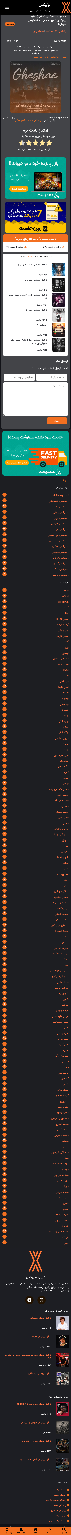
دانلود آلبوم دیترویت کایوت (38, 1373)
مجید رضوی (62, 1112)
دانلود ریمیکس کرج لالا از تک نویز (35, 1459)
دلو (67, 846)
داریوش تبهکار (61, 834)
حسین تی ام (62, 800)
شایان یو (64, 993)
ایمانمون (64, 704)
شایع (66, 999)
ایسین (65, 698)
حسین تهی (62, 795)
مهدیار (65, 1169)
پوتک (66, 749)
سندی (65, 942)
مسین (65, 1147)
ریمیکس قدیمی (60, 552)
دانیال (65, 840)
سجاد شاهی (62, 914)
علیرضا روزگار (62, 1056)
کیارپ (65, 1084)
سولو (30, 256)
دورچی (65, 852)
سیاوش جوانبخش (59, 971)
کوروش (65, 1078)
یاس (66, 1243)
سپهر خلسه (62, 908)
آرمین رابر (63, 630)
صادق (65, 1005)
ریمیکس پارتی (61, 512)
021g (66, 591)
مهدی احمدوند (61, 1164)
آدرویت (65, 608)
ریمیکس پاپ (61, 507)
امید (66, 676)
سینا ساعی (63, 982)
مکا (67, 1158)
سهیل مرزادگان (61, 954)
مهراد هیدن (62, 1181)
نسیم (66, 1209)
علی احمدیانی (61, 1022)
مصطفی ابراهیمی (59, 1152)
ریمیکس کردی (61, 563)
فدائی (65, 1061)
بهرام (66, 715)
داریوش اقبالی (61, 829)
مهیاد (66, 1186)
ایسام (66, 693)
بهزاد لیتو (64, 721)
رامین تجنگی (61, 857)
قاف (66, 1067)
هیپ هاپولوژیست (59, 1232)
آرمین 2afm (62, 619)
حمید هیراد (62, 817)
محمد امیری (62, 1124)
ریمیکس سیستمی (59, 541)
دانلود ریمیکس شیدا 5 (36, 310)
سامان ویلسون (61, 903)
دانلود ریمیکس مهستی (40, 1318)
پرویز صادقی (62, 738)
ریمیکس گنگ (61, 569)
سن (67, 937)
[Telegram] (29, 1300)
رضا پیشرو (63, 874)
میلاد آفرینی (62, 1192)
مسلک (65, 1141)
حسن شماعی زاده (59, 789)
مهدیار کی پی (61, 1175)
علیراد (65, 1050)
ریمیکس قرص (61, 558)
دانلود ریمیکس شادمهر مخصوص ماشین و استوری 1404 (28, 1356)
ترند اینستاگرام (61, 495)
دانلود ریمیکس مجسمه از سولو (32, 265)
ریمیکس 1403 (40, 325)
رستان (65, 863)
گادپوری (64, 1101)
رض (66, 869)
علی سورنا (63, 1039)
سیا (67, 965)
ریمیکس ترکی (61, 518)
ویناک (65, 1237)
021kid (65, 596)
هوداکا (65, 1226)
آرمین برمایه (62, 625)
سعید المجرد (62, 931)
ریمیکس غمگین (60, 546)
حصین (65, 806)
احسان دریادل (61, 659)
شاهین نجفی (61, 988)
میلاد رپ (64, 1198)
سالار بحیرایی (61, 891)
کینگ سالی (62, 1090)
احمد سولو (63, 664)
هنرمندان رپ (62, 1220)
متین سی (63, 1107)
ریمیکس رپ (62, 529)
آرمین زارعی (62, 636)
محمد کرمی (62, 1130)
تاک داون (63, 766)
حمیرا (66, 823)
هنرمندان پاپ (61, 1215)
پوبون (66, 744)
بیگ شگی (63, 732)
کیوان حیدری (62, 1095)
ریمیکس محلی (60, 575)
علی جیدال (63, 1033)
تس (66, 772)
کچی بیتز (64, 1073)
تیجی (65, 778)
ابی (67, 647)
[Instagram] (41, 1300)
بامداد (65, 710)
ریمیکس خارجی (60, 524)
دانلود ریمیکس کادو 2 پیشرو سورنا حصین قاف (27, 296)
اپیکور (65, 653)
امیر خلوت (63, 687)
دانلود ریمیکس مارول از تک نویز (36, 1441)
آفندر (66, 642)
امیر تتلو (64, 681)
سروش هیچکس (60, 925)
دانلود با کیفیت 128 (14, 247)
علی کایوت (63, 1044)
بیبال (66, 727)
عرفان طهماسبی (60, 1016)
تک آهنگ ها (51, 31)
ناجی (66, 1203)
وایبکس (62, 31)
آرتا (67, 613)
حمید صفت (62, 812)
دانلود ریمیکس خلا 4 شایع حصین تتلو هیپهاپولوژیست (28, 341)
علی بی (64, 1027)
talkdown (63, 602)
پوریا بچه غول (61, 755)
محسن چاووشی (60, 1118)
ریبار (66, 880)
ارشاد (66, 670)
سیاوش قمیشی (60, 976)
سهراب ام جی (61, 948)
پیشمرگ (64, 761)
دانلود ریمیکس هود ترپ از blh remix (34, 1404)
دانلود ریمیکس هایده (41, 1336)
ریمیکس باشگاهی (59, 501)
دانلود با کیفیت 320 (52, 247)
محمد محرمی (61, 1135)
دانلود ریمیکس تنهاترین (35, 280)
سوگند (65, 959)
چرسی (65, 783)
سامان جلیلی (61, 897)
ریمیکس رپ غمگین (58, 535)
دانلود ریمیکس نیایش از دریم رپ (36, 1422)
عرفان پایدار (62, 1010)
